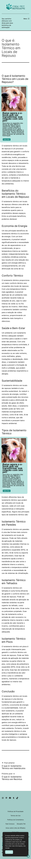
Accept (9, 852)
